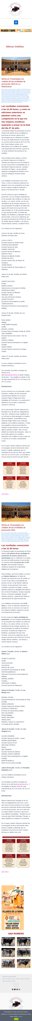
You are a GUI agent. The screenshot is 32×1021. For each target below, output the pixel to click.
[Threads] (15, 989)
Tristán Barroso (26, 540)
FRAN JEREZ (18, 94)
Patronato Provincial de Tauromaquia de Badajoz (9, 100)
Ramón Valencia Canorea (23, 100)
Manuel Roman (9, 538)
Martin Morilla (20, 538)
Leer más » (5, 494)
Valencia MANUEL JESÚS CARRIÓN (11, 541)
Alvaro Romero (19, 532)
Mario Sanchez (15, 538)
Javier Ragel (13, 96)
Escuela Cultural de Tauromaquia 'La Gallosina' (12, 90)
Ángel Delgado (7, 533)
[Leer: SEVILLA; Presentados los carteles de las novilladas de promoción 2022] (16, 512)
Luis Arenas (16, 537)
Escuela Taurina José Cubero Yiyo (24, 93)
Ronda (15, 540)
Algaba (15, 532)
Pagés (25, 539)
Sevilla (21, 101)
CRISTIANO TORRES (23, 533)
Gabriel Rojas (16, 95)
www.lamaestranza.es (12, 375)
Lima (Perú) (6, 537)
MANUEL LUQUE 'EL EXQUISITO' (24, 537)
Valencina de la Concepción (6, 102)
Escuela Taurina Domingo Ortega (12, 93)
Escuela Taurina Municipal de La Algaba (8, 94)
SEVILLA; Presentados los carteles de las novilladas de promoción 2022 (13, 527)
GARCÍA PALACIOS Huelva (24, 95)
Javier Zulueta (17, 96)
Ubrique (2, 541)
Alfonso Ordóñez (4, 89)
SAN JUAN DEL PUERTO (15, 101)
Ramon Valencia (11, 540)
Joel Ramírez (23, 96)
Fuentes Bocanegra (4, 95)
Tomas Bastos (25, 101)
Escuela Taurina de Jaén (19, 92)
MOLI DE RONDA (7, 539)
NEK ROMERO (20, 539)
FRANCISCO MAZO (24, 94)
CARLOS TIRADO (24, 89)
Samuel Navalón (7, 101)
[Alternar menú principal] (16, 22)
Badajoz (14, 533)
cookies (20, 1016)
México (24, 538)
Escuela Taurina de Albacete (9, 92)
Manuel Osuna (4, 538)
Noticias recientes (15, 102)
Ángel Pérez (19, 89)
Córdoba (17, 533)
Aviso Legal (16, 986)
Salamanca (19, 540)
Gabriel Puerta (11, 95)
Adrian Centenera (4, 532)
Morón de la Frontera (14, 539)
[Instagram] (17, 989)
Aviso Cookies (16, 984)
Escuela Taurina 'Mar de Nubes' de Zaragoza (12, 91)
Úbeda (11, 533)
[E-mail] (19, 989)
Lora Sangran (11, 537)
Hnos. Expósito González (5, 96)
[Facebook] (12, 989)
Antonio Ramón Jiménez (12, 89)
